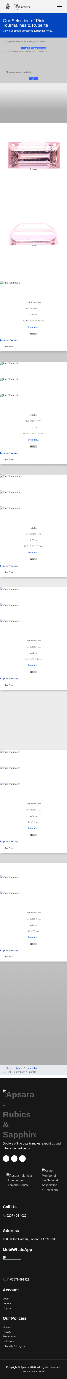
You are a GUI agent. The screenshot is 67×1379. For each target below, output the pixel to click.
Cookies (7, 1326)
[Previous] (1, 298)
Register (8, 1308)
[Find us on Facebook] (6, 1158)
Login (32, 78)
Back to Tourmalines (34, 48)
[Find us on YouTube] (14, 1158)
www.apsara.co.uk (33, 1371)
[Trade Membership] (20, 1182)
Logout (7, 1303)
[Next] (3, 298)
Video (33, 334)
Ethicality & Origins (14, 1346)
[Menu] (59, 6)
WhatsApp (13, 340)
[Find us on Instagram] (22, 1158)
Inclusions (9, 1341)
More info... (33, 327)
